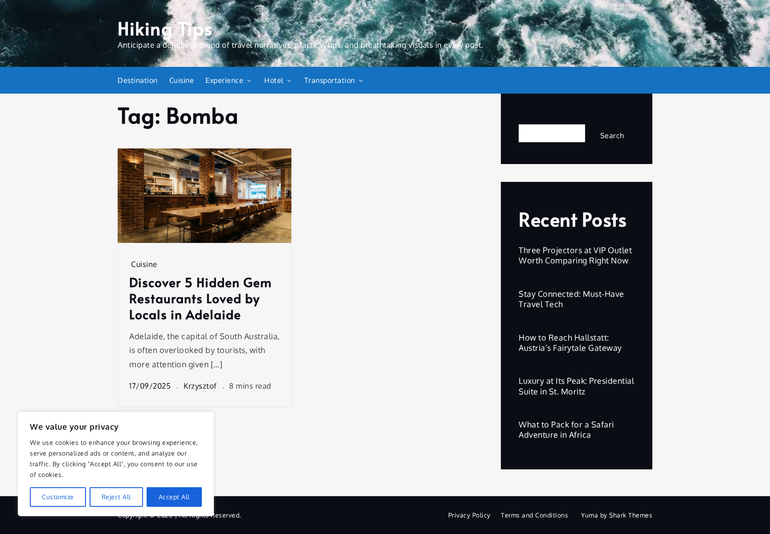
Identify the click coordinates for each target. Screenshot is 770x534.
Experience (224, 80)
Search (532, 117)
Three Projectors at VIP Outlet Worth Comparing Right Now (575, 255)
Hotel (273, 80)
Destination (138, 80)
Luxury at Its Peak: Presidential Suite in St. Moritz (576, 386)
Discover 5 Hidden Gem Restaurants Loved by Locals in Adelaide (200, 298)
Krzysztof (200, 385)
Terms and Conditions (534, 515)
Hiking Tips (165, 28)
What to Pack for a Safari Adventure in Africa (566, 429)
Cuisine (181, 80)
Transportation (329, 80)
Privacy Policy (469, 515)
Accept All (174, 497)
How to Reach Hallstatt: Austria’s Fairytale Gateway (570, 343)
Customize (58, 497)
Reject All (116, 497)
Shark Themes (630, 515)
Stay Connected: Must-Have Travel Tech (571, 299)
